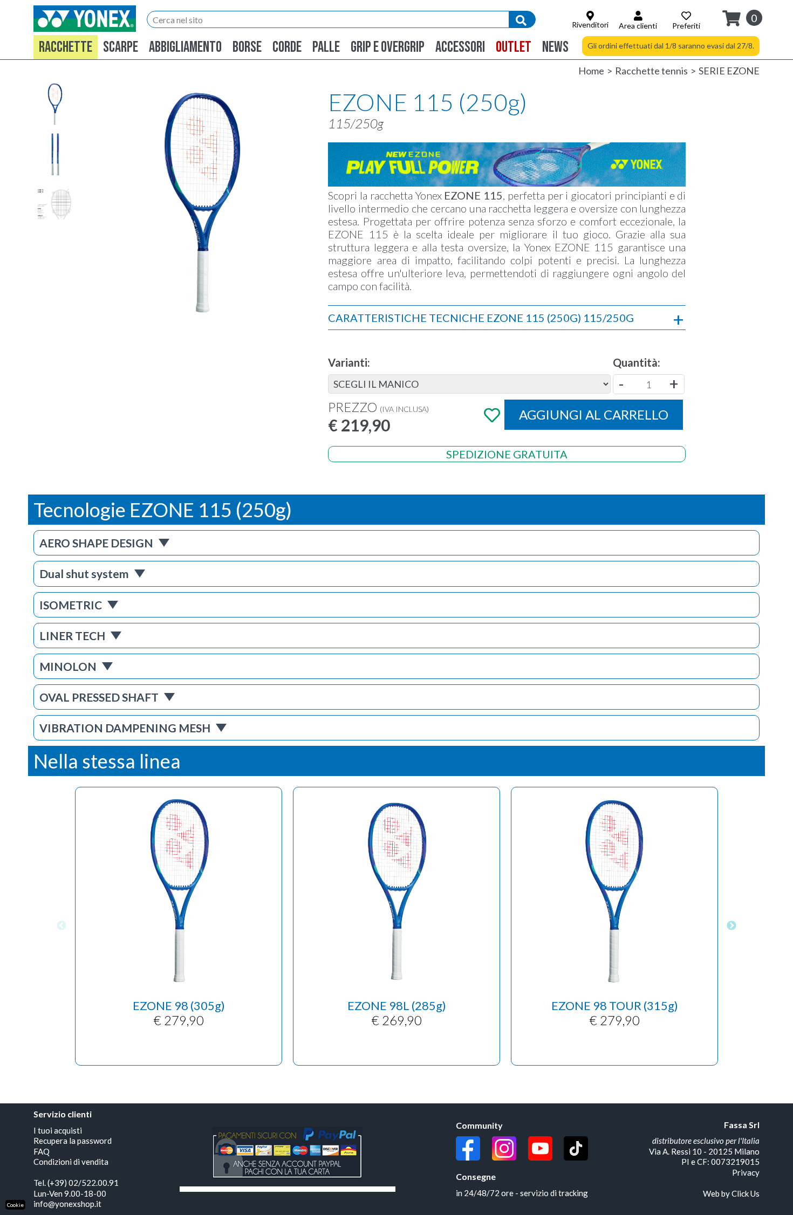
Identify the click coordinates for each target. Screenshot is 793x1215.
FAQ (41, 1151)
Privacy (746, 1172)
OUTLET (513, 47)
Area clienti (638, 25)
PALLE (326, 47)
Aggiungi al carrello (593, 414)
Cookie (15, 1205)
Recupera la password (72, 1140)
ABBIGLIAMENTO (185, 47)
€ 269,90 (396, 1013)
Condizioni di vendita (70, 1161)
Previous (61, 926)
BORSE (247, 47)
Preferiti (686, 25)
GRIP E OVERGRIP (388, 47)
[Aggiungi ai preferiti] (493, 415)
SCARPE (120, 47)
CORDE (287, 47)
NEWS (555, 47)
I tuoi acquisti (57, 1130)
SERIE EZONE (729, 71)
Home (591, 71)
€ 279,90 (179, 1013)
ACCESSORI (460, 47)
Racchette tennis (651, 71)
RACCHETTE (65, 47)
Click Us (746, 1193)
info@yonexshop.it (67, 1204)
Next (731, 926)
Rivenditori (590, 24)
